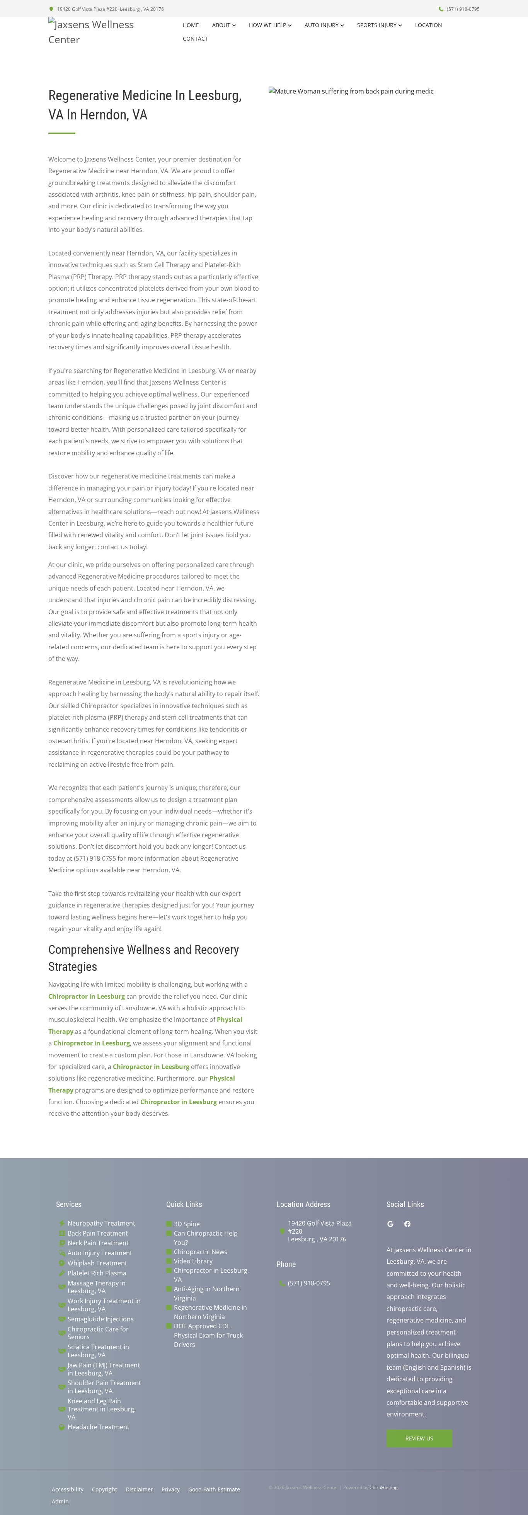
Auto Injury (322, 25)
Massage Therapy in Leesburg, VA (97, 1287)
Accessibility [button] (67, 1489)
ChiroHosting (384, 1487)
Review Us (419, 1438)
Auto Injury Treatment (100, 1253)
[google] (390, 1224)
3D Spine (187, 1224)
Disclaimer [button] (139, 1489)
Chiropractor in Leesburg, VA (211, 1275)
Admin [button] (60, 1501)
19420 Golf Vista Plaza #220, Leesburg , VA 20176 (110, 9)
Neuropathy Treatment (101, 1223)
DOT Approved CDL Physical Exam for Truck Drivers (208, 1335)
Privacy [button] (171, 1489)
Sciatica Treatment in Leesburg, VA (98, 1351)
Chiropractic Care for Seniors (98, 1333)
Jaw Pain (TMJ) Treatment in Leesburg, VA (104, 1369)
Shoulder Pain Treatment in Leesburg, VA (104, 1387)
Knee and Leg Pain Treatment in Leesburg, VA (102, 1409)
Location (428, 25)
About (221, 25)
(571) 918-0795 (463, 9)
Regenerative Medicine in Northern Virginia (210, 1312)
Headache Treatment (98, 1427)
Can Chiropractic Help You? (206, 1238)
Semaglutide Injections (101, 1319)
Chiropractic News (200, 1252)
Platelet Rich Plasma (97, 1273)
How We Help (267, 25)
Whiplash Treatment (97, 1263)
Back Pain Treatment (98, 1233)
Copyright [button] (104, 1489)
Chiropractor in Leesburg (86, 996)
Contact (195, 38)
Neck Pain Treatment (98, 1243)
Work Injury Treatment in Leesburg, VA (104, 1305)
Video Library (193, 1261)
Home (191, 25)
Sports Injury (377, 25)
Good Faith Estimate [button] (214, 1489)
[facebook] (407, 1224)
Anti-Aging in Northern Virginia (207, 1293)
